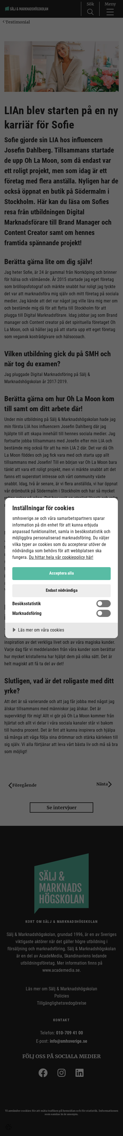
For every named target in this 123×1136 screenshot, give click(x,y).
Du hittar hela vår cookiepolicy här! (61, 557)
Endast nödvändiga (62, 590)
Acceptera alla (61, 573)
